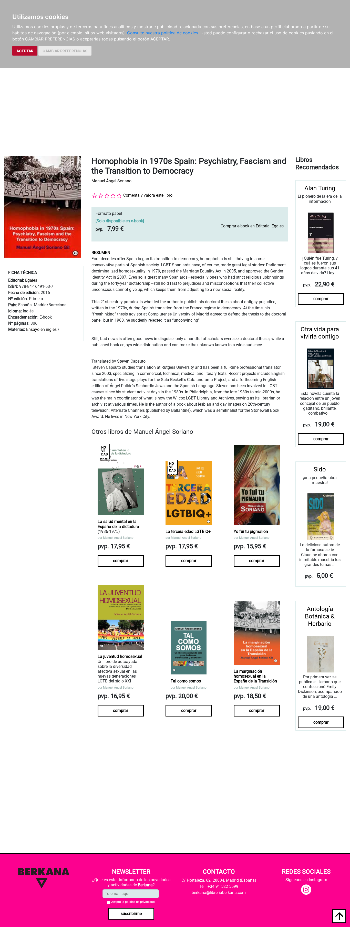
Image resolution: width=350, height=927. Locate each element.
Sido (320, 469)
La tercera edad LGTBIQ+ (188, 531)
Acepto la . (133, 902)
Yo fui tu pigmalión (251, 531)
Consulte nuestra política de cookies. (163, 32)
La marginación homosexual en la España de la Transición (255, 676)
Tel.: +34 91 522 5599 (218, 886)
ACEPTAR (24, 51)
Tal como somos (186, 681)
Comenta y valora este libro (147, 195)
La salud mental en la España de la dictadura (118, 524)
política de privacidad (140, 902)
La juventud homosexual (120, 656)
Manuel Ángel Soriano (111, 180)
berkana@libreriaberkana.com (219, 892)
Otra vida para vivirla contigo (320, 333)
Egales (31, 280)
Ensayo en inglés (41, 329)
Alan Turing (319, 188)
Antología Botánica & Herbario (320, 616)
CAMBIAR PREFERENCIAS (65, 51)
